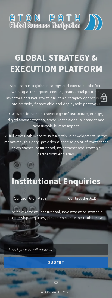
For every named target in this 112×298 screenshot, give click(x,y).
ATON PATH (51, 292)
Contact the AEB (82, 198)
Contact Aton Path (30, 198)
